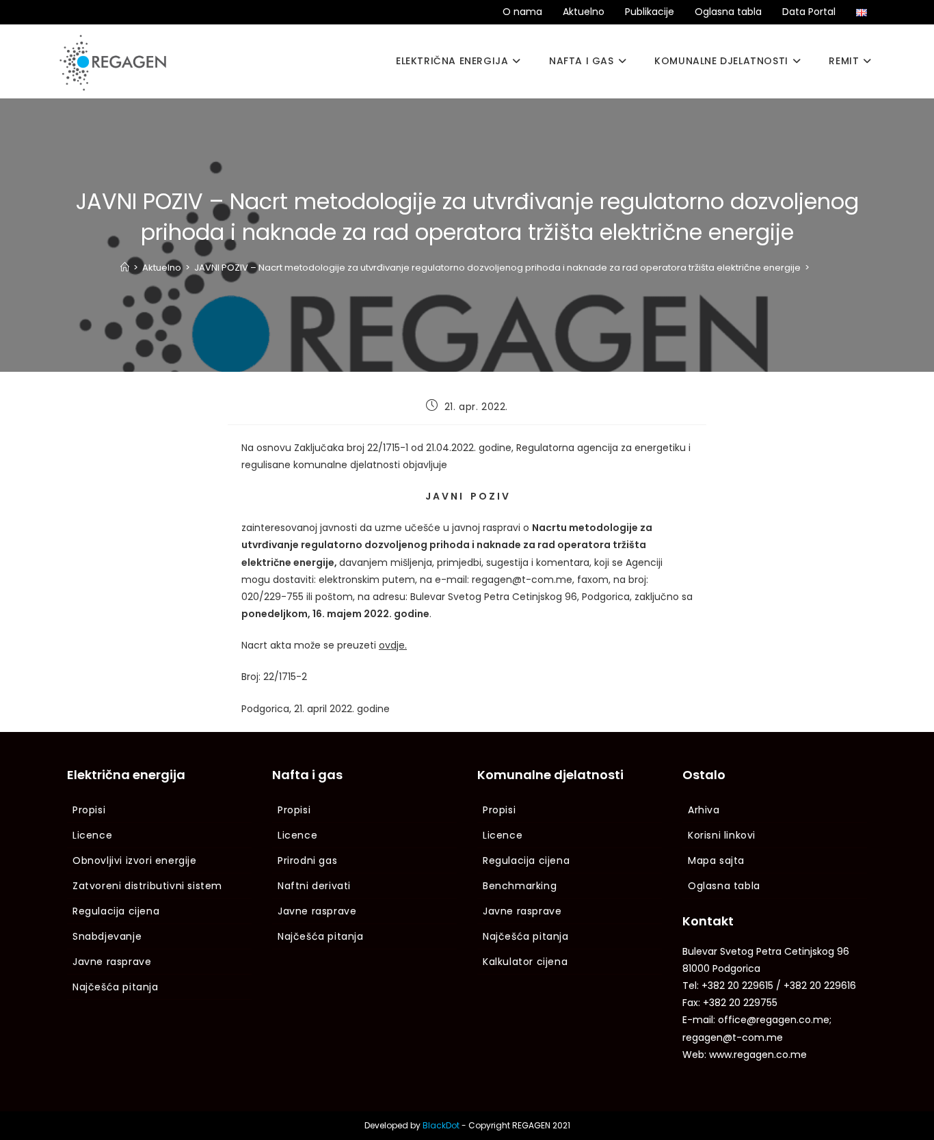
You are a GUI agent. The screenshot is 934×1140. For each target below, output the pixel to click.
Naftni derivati (314, 886)
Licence (92, 835)
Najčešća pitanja (115, 987)
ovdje (392, 645)
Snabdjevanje (107, 936)
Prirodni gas (307, 860)
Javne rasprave (111, 961)
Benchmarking (520, 886)
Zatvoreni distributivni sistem (147, 886)
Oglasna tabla (728, 11)
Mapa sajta (716, 860)
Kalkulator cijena (525, 961)
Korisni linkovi (722, 835)
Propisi (88, 810)
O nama (522, 11)
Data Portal (809, 11)
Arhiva (704, 810)
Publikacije (649, 11)
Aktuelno (583, 11)
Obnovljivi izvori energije (134, 860)
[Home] (124, 267)
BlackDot (441, 1125)
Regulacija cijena (115, 911)
